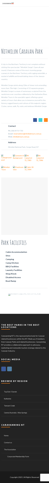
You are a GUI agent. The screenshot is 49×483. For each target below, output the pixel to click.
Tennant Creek (9, 406)
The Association (10, 450)
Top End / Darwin (10, 392)
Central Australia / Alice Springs (15, 413)
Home (6, 436)
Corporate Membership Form (18, 457)
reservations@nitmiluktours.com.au (27, 134)
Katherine (7, 399)
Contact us (8, 443)
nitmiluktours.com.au (21, 137)
